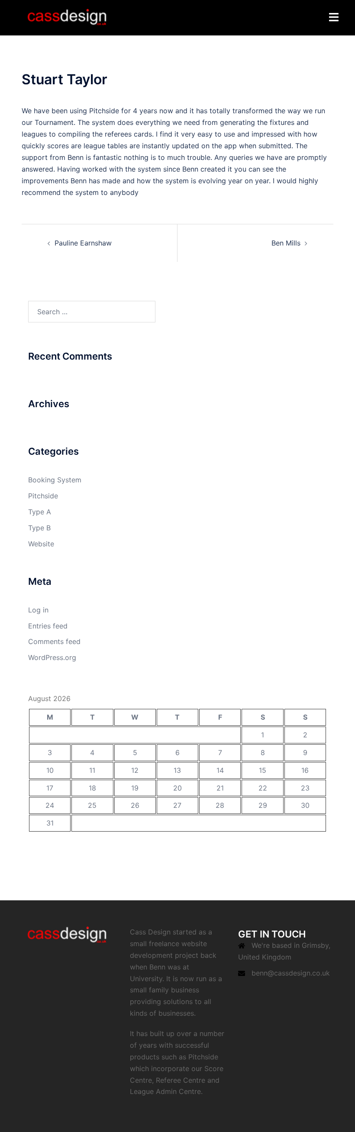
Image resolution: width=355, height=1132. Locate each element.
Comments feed (54, 641)
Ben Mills (285, 243)
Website (41, 543)
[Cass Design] (67, 17)
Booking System (54, 479)
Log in (38, 610)
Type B (39, 527)
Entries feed (48, 626)
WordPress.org (52, 657)
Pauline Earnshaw (83, 243)
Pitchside (43, 495)
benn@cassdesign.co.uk (291, 973)
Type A (39, 511)
